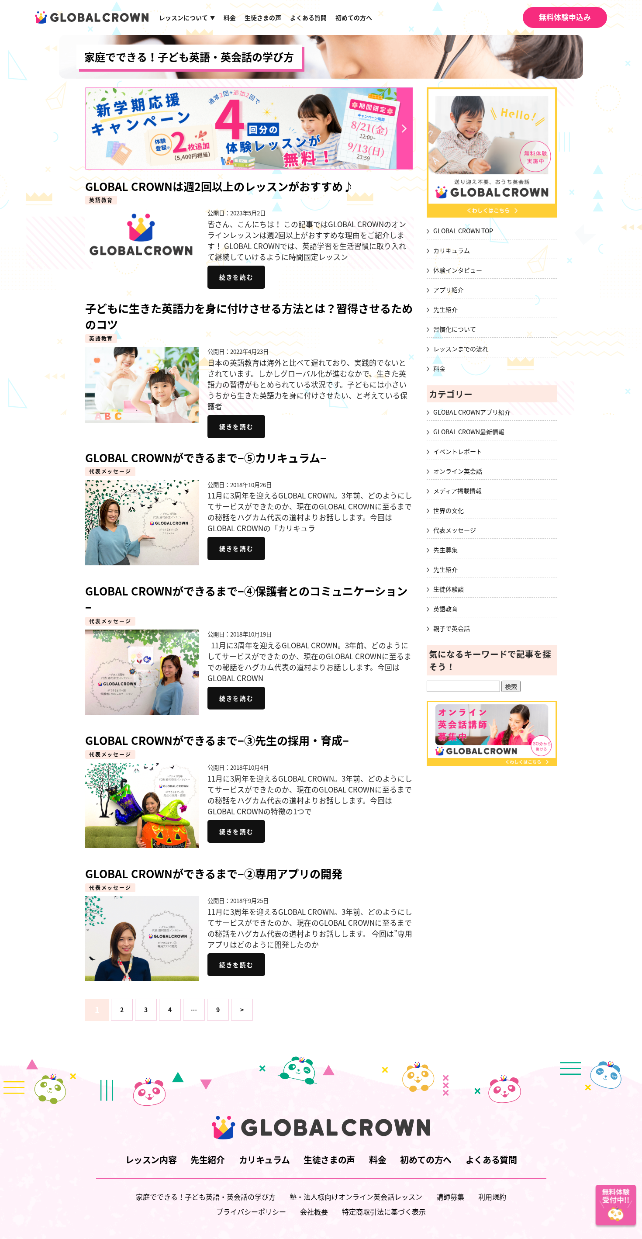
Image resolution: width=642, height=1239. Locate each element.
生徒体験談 (448, 589)
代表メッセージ (110, 471)
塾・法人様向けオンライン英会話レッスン (356, 1196)
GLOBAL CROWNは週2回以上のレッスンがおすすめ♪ (219, 186)
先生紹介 (445, 309)
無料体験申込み (565, 17)
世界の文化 (448, 510)
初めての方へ (353, 17)
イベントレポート (457, 451)
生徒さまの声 (263, 17)
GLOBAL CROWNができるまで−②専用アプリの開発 (213, 873)
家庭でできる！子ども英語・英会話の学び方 (189, 57)
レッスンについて (187, 17)
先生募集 (445, 549)
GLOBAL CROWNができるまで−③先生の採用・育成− (217, 740)
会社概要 (314, 1211)
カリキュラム (451, 250)
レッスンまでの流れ (460, 348)
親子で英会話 (451, 628)
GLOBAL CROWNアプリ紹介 (472, 412)
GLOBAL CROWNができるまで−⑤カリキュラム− (206, 458)
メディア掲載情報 (457, 490)
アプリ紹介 (448, 289)
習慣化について (454, 329)
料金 (230, 17)
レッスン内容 (151, 1159)
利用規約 (492, 1196)
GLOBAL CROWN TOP (463, 230)
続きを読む (236, 277)
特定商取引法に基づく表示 (384, 1211)
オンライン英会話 (457, 471)
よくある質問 (308, 17)
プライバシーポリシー (251, 1211)
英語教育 (101, 200)
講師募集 (450, 1196)
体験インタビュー (457, 270)
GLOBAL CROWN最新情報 (468, 431)
